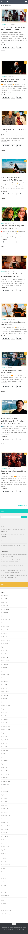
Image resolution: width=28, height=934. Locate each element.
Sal (3, 554)
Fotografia (4, 868)
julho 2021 (4, 712)
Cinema (4, 861)
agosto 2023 (5, 681)
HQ (3, 871)
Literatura (4, 875)
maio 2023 (4, 685)
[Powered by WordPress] (8, 929)
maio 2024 (4, 650)
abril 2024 (4, 654)
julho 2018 (4, 736)
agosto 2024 (5, 643)
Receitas (4, 892)
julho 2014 (4, 832)
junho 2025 (5, 636)
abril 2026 (4, 602)
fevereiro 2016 (5, 774)
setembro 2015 (6, 788)
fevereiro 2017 (5, 757)
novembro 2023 (6, 671)
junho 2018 (5, 740)
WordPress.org (5, 914)
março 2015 (5, 808)
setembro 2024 (6, 640)
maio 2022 (4, 688)
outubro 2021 (5, 702)
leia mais (4, 560)
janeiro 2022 (5, 695)
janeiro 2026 (5, 612)
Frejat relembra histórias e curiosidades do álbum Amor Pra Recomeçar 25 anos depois (12, 421)
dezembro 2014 (6, 815)
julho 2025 (4, 633)
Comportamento (6, 864)
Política (4, 889)
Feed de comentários (7, 910)
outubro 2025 (5, 623)
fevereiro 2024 (5, 660)
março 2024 (5, 657)
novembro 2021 (6, 698)
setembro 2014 (6, 826)
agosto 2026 (5, 595)
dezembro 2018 (6, 726)
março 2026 (5, 605)
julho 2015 (4, 795)
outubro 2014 (5, 822)
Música (3, 24)
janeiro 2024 (5, 664)
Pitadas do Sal (5, 2)
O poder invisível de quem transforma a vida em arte (14, 526)
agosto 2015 (5, 791)
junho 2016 (5, 764)
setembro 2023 (6, 678)
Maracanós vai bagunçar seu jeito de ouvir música (13, 545)
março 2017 (5, 753)
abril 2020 (4, 722)
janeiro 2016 (5, 777)
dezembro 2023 (6, 667)
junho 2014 (5, 836)
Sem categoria (5, 895)
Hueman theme (21, 929)
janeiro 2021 (5, 719)
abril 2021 (4, 715)
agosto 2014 (5, 829)
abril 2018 (4, 746)
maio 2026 (4, 599)
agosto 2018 (5, 733)
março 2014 (5, 843)
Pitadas (4, 882)
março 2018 (5, 750)
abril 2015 (4, 805)
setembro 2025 (6, 626)
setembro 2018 (6, 729)
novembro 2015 (6, 781)
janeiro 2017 (5, 760)
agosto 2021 (5, 709)
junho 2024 (5, 647)
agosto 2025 (5, 629)
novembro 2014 (6, 819)
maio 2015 (4, 801)
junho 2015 (5, 798)
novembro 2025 (6, 619)
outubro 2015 (5, 784)
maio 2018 (4, 743)
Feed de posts (5, 907)
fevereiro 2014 (5, 846)
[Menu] (26, 2)
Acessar (4, 903)
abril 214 (4, 853)
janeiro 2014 (5, 850)
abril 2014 (4, 839)
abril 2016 (4, 767)
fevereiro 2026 (5, 609)
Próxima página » (22, 505)
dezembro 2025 (6, 616)
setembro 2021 (6, 705)
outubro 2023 (5, 674)
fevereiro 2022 (5, 691)
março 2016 (5, 771)
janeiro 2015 (5, 812)
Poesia (4, 885)
